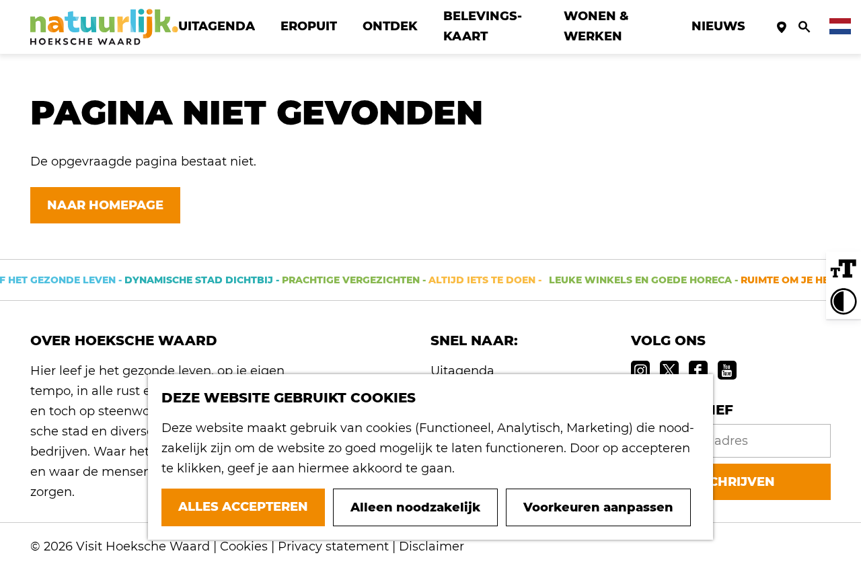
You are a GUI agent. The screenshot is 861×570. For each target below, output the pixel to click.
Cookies (244, 546)
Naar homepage (105, 205)
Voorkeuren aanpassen (598, 507)
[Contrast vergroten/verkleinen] (843, 301)
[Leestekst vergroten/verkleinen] (843, 269)
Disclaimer (431, 546)
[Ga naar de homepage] (104, 27)
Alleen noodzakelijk (415, 507)
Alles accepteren (243, 506)
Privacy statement (333, 546)
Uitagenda (462, 370)
